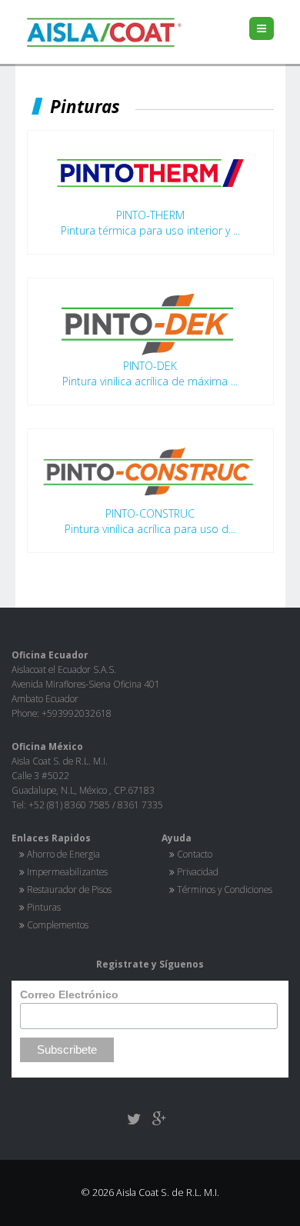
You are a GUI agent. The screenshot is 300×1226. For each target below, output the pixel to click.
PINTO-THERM (150, 215)
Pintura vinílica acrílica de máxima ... (150, 381)
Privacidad (197, 871)
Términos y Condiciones (224, 889)
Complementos (57, 924)
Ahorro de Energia (63, 854)
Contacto (194, 854)
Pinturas (44, 907)
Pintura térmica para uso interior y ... (150, 230)
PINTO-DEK (150, 365)
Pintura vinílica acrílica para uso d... (150, 528)
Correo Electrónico (69, 994)
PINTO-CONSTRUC (150, 513)
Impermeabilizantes (67, 871)
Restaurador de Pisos (69, 889)
